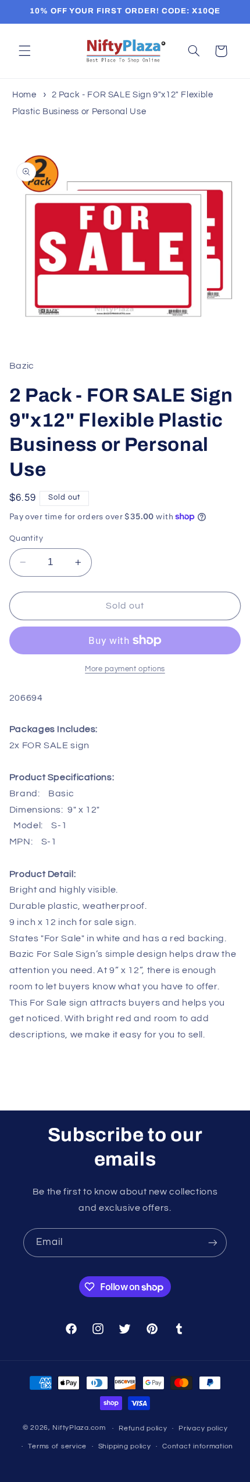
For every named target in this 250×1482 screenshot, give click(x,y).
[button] (24, 51)
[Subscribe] (212, 1242)
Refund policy (143, 1428)
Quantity (26, 538)
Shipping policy (124, 1446)
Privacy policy (202, 1428)
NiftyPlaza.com (78, 1428)
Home (24, 94)
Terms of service (57, 1446)
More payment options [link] (125, 669)
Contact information (197, 1446)
